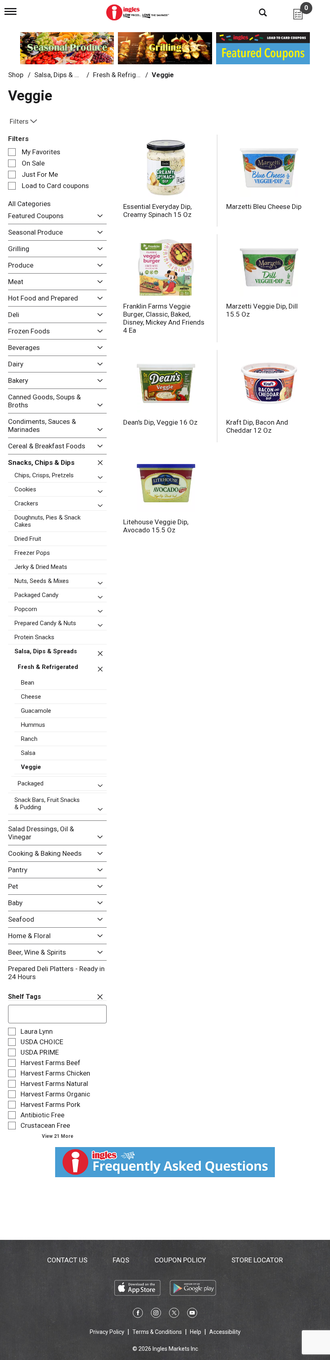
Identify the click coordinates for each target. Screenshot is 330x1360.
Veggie (163, 75)
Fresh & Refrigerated (124, 75)
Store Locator (257, 1260)
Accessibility (225, 1332)
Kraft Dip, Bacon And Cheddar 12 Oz (257, 426)
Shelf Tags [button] (24, 996)
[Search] (257, 12)
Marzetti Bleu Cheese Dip (263, 206)
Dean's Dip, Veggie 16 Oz (160, 422)
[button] (98, 216)
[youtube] (192, 1314)
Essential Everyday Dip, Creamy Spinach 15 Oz (157, 210)
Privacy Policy (107, 1332)
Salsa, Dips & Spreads (66, 75)
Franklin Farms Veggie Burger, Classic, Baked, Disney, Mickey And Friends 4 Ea (163, 318)
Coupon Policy (180, 1260)
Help (195, 1332)
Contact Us (67, 1260)
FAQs (121, 1260)
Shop (15, 75)
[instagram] (156, 1314)
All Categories (29, 204)
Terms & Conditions (157, 1332)
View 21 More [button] (57, 1136)
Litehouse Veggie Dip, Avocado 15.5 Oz (155, 526)
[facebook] (138, 1314)
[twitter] (174, 1314)
